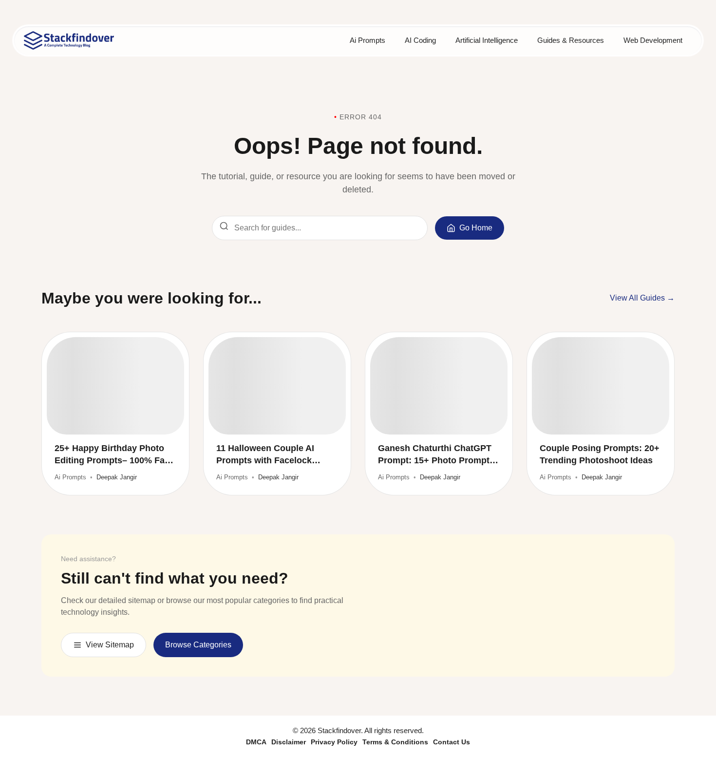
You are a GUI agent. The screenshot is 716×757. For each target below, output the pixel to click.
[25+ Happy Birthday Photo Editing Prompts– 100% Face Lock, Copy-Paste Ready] (115, 386)
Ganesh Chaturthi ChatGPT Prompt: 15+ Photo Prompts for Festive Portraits (436, 455)
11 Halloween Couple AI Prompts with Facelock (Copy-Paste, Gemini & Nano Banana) (275, 455)
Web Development (652, 40)
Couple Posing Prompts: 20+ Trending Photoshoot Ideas (599, 454)
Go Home (475, 228)
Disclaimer (288, 742)
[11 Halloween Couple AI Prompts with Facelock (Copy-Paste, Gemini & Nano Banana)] (277, 386)
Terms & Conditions (395, 742)
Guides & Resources (570, 40)
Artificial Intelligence (486, 40)
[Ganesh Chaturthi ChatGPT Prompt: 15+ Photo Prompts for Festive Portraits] (439, 386)
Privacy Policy (334, 742)
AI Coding (420, 40)
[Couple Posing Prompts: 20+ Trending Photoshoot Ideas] (600, 386)
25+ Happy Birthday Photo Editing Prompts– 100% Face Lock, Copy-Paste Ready (114, 455)
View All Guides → (642, 298)
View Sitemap (110, 645)
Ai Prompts (367, 40)
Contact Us (451, 742)
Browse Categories (198, 645)
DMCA (256, 742)
